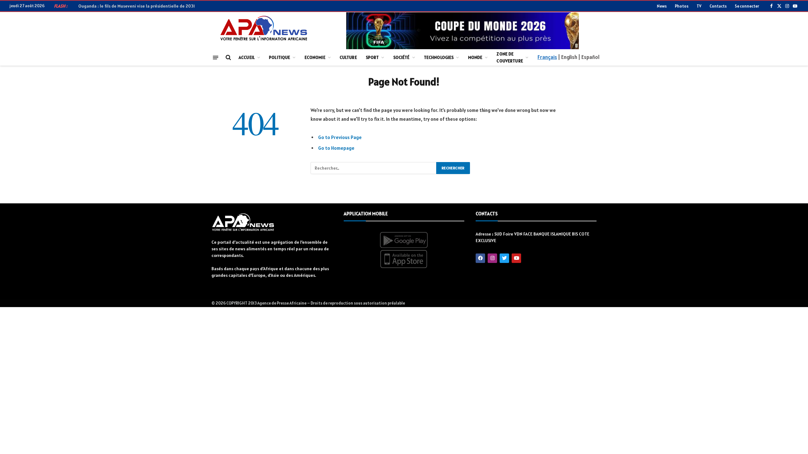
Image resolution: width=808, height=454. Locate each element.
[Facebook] (480, 258)
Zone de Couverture (509, 57)
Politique (279, 57)
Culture (348, 57)
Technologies (439, 57)
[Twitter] (504, 258)
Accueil (247, 57)
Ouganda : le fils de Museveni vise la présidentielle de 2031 (136, 6)
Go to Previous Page (340, 137)
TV (699, 6)
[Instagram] (492, 258)
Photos (681, 6)
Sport (372, 57)
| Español (589, 57)
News (662, 6)
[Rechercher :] (374, 168)
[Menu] (215, 57)
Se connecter (747, 6)
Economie (315, 57)
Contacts (718, 6)
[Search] (227, 57)
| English (567, 57)
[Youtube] (516, 258)
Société (401, 57)
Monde (475, 57)
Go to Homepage (336, 148)
